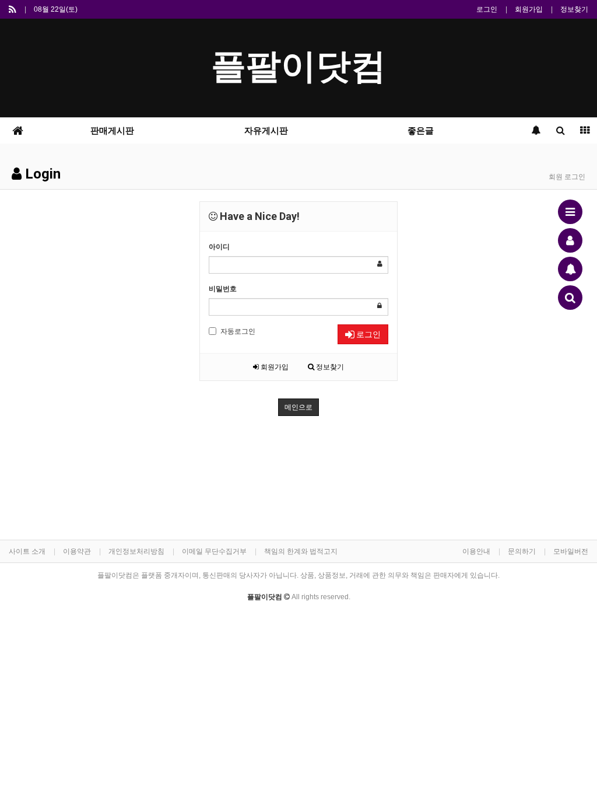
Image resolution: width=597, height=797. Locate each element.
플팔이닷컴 (298, 66)
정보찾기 (574, 9)
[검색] (570, 297)
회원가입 (529, 9)
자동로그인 (237, 331)
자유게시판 (266, 130)
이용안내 (476, 551)
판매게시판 (112, 130)
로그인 (486, 9)
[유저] (570, 240)
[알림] (570, 269)
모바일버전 (570, 551)
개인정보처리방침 (136, 551)
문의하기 (522, 551)
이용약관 (77, 551)
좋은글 (421, 130)
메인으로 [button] (298, 407)
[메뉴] (570, 212)
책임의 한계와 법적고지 (301, 551)
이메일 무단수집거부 (214, 551)
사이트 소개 (27, 551)
